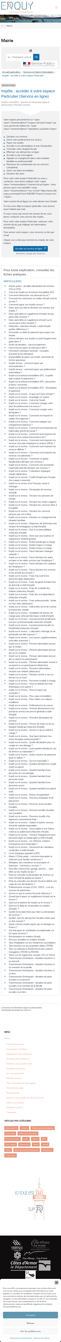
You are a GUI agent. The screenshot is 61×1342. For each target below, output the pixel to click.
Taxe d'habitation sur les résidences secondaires (32, 942)
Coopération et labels (16, 1049)
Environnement (12, 1139)
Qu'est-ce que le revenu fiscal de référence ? (30, 893)
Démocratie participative (42, 1128)
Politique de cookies (41, 1338)
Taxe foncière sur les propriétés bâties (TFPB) (31, 945)
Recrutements (12, 1093)
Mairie (7, 1038)
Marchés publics (14, 1078)
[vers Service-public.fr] (39, 64)
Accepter (30, 1315)
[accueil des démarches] (30, 50)
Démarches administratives (19, 1054)
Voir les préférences (30, 1331)
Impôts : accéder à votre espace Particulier (23, 75)
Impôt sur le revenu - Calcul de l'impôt (27, 400)
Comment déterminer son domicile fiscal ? (29, 295)
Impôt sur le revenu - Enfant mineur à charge (30, 548)
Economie (10, 1133)
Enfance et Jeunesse (28, 1133)
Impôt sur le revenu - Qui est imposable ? (29, 761)
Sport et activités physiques (26, 1150)
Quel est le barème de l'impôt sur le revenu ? (30, 902)
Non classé (10, 1144)
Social (45, 1144)
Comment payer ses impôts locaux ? (26, 304)
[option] (30, 1199)
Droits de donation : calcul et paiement (27, 344)
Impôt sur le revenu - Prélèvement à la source (31, 705)
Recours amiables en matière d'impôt (27, 939)
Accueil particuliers (11, 72)
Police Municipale (14, 1088)
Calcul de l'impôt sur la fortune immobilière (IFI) (31, 292)
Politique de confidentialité (21, 1338)
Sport (8, 1150)
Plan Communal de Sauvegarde (21, 1083)
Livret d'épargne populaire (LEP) (24, 853)
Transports (11, 1112)
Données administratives (18, 1059)
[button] (56, 1282)
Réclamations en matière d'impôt (24, 936)
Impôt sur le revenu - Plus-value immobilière (30, 696)
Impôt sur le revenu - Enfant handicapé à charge (32, 542)
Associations (11, 1128)
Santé (35, 1144)
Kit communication (15, 1073)
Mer (44, 1139)
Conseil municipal (15, 1044)
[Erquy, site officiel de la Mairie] (17, 7)
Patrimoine (24, 1144)
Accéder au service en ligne (29, 248)
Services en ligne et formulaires (38, 72)
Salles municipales (15, 1102)
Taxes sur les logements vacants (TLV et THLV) (32, 955)
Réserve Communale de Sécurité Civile (24, 1097)
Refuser (30, 1323)
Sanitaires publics (14, 1107)
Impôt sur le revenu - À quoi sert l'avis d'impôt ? (31, 394)
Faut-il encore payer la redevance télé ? (28, 347)
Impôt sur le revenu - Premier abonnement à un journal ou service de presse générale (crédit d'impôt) (31, 711)
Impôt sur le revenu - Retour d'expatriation (29, 794)
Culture (24, 1128)
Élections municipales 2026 (19, 1063)
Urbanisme (10, 1155)
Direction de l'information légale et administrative (22, 1008)
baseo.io (27, 1010)
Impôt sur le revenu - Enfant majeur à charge (30, 545)
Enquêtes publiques (15, 1068)
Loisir (26, 1139)
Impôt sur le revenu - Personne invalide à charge (32, 680)
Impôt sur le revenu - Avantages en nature (29, 397)
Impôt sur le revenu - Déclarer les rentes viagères (33, 502)
